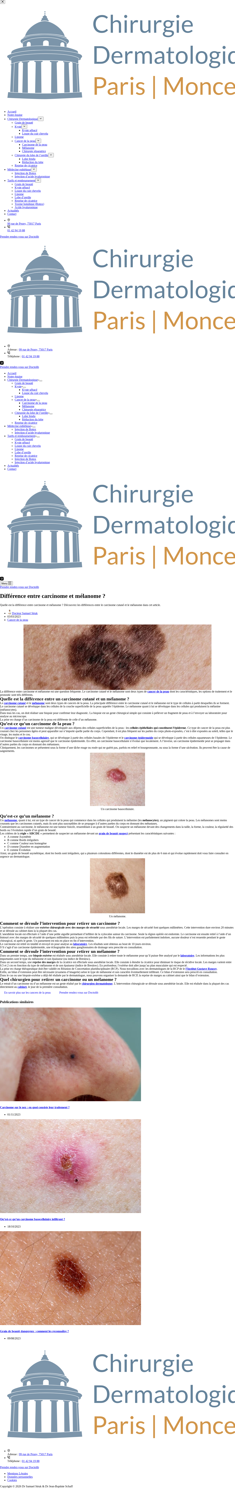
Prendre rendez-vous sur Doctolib (19, 367)
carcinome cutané (15, 703)
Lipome (19, 396)
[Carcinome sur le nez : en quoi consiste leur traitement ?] (70, 1100)
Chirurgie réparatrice (34, 409)
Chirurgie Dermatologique (22, 379)
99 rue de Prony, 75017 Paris (36, 349)
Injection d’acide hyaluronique (32, 432)
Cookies (12, 1480)
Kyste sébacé (29, 389)
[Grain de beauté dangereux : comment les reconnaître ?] (70, 1324)
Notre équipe (14, 376)
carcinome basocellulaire (33, 737)
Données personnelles (20, 1476)
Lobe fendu (28, 416)
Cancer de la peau (25, 399)
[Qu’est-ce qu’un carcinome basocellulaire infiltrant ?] (70, 1212)
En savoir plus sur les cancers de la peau (27, 992)
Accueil (11, 373)
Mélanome (28, 406)
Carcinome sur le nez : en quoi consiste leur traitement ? (35, 1107)
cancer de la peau (158, 691)
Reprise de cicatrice (26, 422)
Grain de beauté (24, 383)
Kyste (18, 386)
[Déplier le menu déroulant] (40, 380)
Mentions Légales (17, 1473)
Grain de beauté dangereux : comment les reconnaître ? (34, 1331)
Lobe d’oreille (23, 452)
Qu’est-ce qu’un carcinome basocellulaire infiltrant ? (32, 1219)
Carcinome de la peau (34, 402)
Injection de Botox (25, 429)
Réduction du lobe (32, 419)
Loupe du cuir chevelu (35, 393)
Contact (11, 468)
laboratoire (80, 944)
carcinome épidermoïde (138, 737)
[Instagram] (2, 363)
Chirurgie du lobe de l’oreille (31, 412)
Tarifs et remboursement (21, 435)
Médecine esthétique (19, 426)
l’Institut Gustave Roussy (201, 968)
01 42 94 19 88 (30, 356)
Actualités (13, 465)
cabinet (22, 986)
